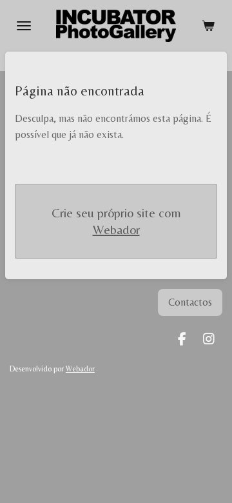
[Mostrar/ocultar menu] (24, 26)
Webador (116, 229)
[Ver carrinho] (208, 26)
